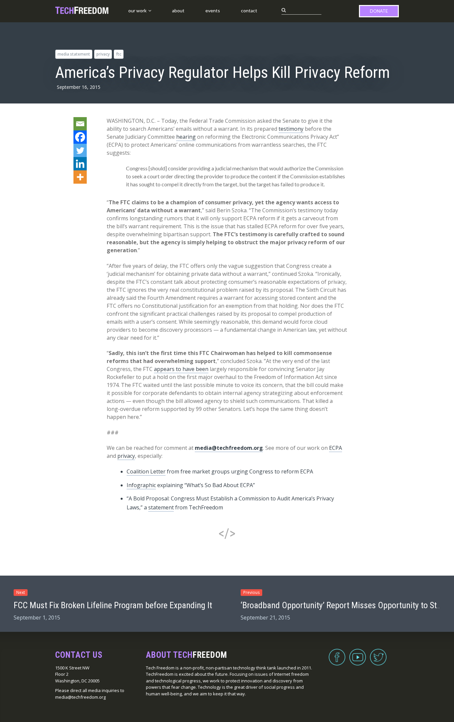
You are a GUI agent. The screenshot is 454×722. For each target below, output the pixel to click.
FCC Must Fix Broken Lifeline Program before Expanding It (113, 605)
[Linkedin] (80, 163)
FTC (118, 54)
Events (212, 10)
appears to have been (181, 369)
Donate (379, 11)
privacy (103, 54)
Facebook (337, 653)
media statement (73, 54)
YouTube (357, 653)
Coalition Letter (146, 471)
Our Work (137, 10)
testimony (291, 128)
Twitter (378, 653)
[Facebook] (80, 137)
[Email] (80, 123)
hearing (186, 136)
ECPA (335, 447)
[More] (80, 177)
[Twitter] (80, 150)
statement (161, 507)
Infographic (141, 485)
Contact (249, 10)
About (178, 10)
